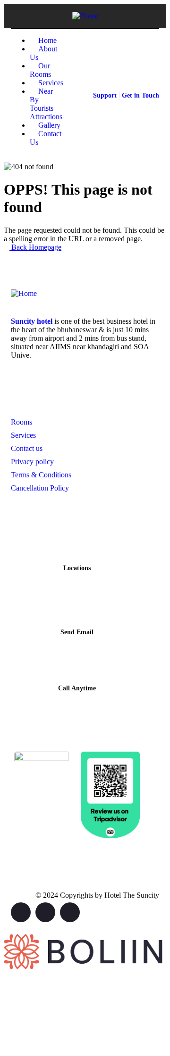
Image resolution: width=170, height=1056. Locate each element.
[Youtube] (70, 912)
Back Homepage (35, 247)
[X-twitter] (21, 912)
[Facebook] (45, 912)
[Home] (85, 16)
